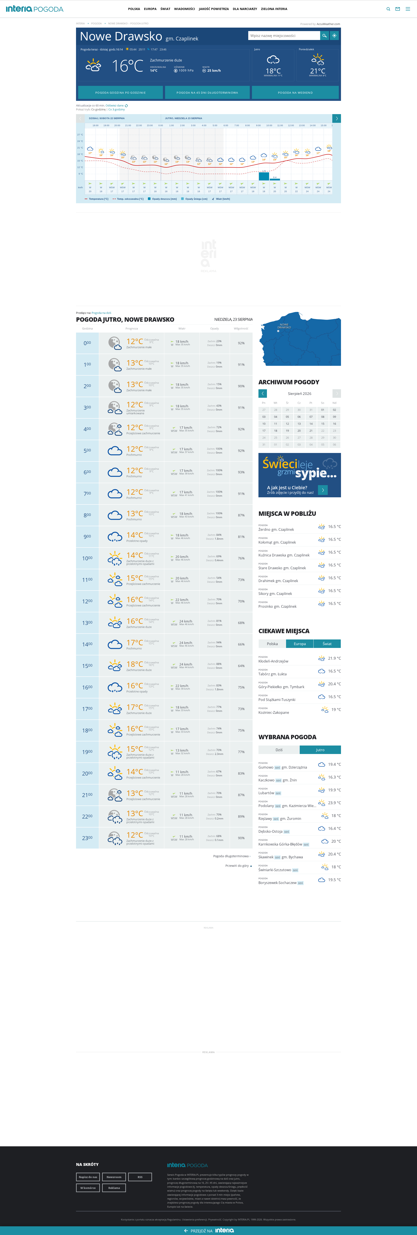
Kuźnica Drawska (283, 553)
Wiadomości (184, 9)
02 (334, 410)
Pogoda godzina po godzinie (120, 93)
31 (311, 410)
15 (322, 424)
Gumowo (282, 765)
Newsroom (114, 1177)
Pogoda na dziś (101, 313)
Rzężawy (279, 817)
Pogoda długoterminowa (231, 856)
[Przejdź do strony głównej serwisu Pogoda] (49, 9)
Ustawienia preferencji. (195, 1219)
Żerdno (276, 528)
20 (299, 431)
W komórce (88, 1188)
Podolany (286, 804)
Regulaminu (174, 1219)
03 (263, 417)
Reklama (114, 1188)
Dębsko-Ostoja (273, 830)
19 (287, 431)
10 (263, 424)
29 (287, 410)
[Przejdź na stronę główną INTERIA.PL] (19, 8)
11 (275, 424)
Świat (165, 9)
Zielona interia (274, 9)
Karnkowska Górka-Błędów (283, 842)
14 (311, 424)
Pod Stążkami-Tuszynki (276, 698)
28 (275, 410)
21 (311, 431)
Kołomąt (277, 540)
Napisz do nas (88, 1177)
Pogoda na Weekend (295, 93)
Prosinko (277, 605)
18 (275, 431)
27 (263, 410)
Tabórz (272, 672)
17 (263, 431)
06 (299, 417)
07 (311, 417)
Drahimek (278, 579)
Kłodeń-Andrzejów (273, 659)
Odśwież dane (115, 105)
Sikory (275, 592)
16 (334, 424)
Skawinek (280, 855)
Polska (134, 9)
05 (287, 417)
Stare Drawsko (282, 566)
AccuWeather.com (328, 24)
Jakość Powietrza (214, 9)
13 (299, 424)
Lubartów (269, 791)
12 (287, 424)
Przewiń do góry (237, 866)
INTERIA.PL (244, 1219)
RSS (140, 1177)
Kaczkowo (277, 778)
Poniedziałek (306, 49)
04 (275, 417)
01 (322, 410)
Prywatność (214, 1219)
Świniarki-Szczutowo (278, 868)
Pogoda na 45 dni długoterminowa (207, 93)
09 (334, 417)
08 (322, 417)
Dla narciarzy (245, 9)
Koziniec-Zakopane (273, 711)
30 (299, 410)
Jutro (257, 49)
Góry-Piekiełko (281, 685)
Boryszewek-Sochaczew (280, 881)
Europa (150, 9)
